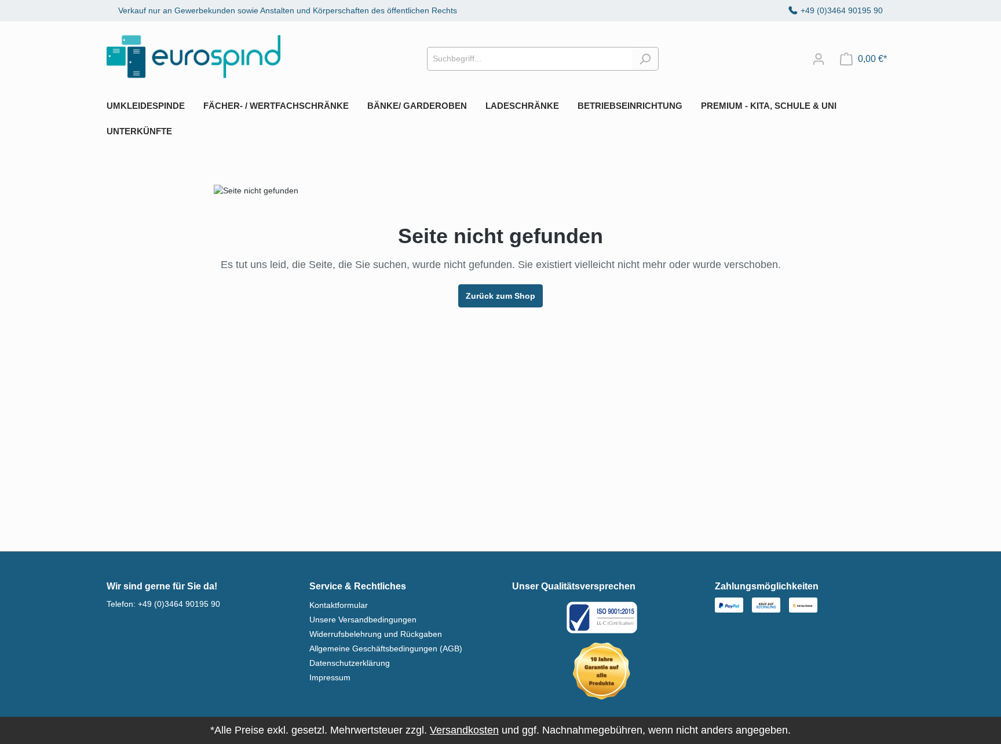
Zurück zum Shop (500, 295)
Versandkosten (464, 730)
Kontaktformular (338, 605)
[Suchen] (645, 59)
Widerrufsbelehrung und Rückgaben (375, 634)
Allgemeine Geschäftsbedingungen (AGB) (385, 648)
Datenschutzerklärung (349, 663)
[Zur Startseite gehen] (193, 56)
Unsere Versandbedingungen (363, 619)
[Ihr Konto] (818, 59)
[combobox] (529, 59)
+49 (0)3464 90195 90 (842, 10)
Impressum (329, 677)
